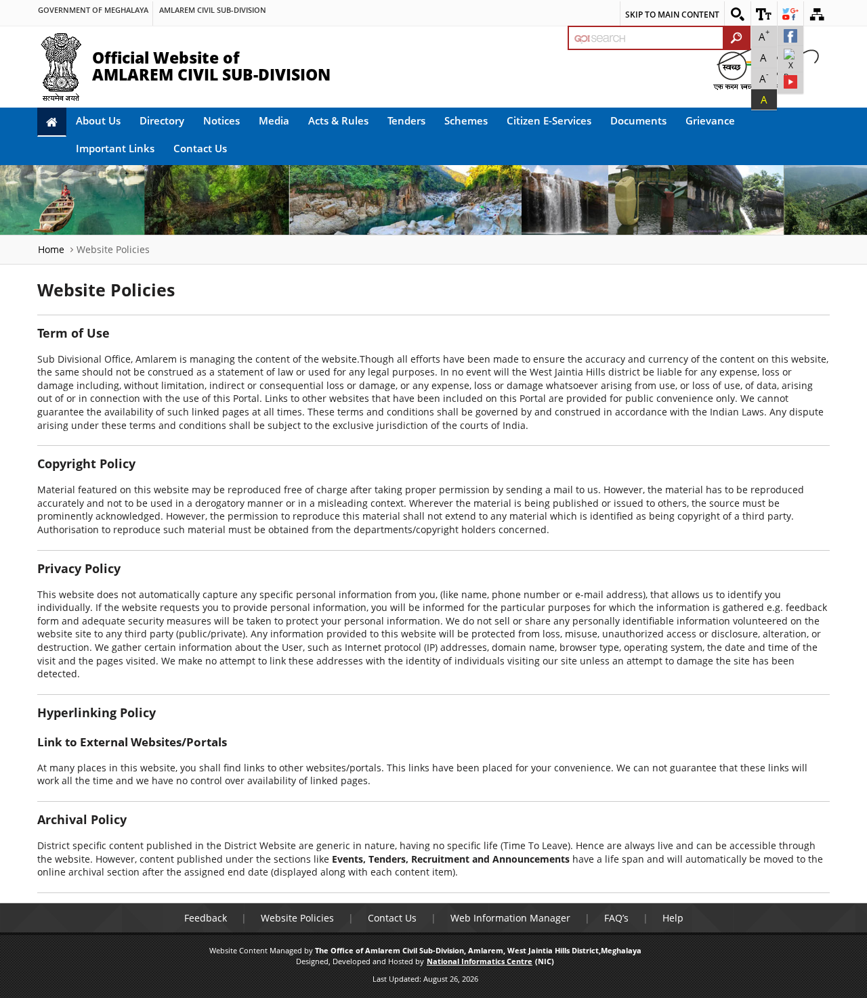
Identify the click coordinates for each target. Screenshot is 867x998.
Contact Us (200, 148)
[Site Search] (737, 13)
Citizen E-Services (549, 120)
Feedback (205, 917)
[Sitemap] (817, 13)
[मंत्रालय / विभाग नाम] (212, 4)
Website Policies (297, 917)
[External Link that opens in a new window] (790, 35)
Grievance (710, 120)
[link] (93, 4)
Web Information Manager (510, 917)
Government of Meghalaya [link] (93, 10)
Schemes (466, 120)
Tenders (406, 120)
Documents (638, 120)
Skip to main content (672, 14)
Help (672, 917)
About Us (98, 120)
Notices (221, 120)
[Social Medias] (790, 13)
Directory (162, 120)
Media (274, 120)
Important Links (115, 148)
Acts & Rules (338, 120)
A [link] (764, 34)
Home (51, 249)
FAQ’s (616, 917)
